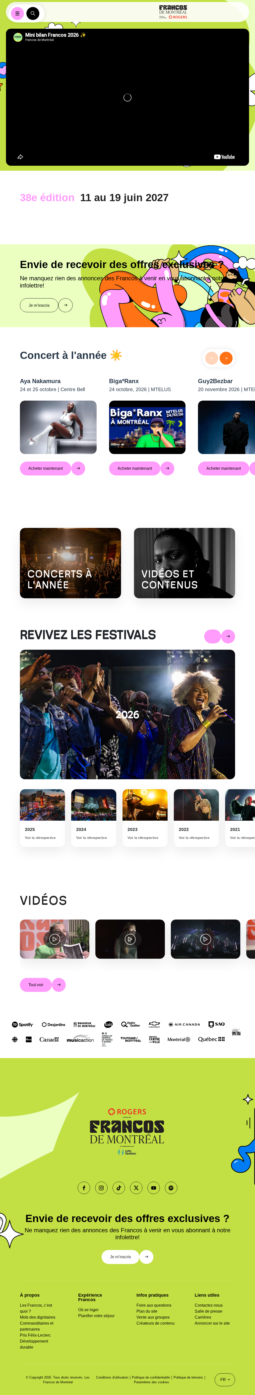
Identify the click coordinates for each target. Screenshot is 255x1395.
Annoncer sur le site (212, 1323)
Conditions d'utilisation (112, 1377)
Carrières (203, 1317)
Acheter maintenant (45, 468)
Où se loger (88, 1310)
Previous (16, 944)
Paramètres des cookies (151, 1382)
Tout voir (35, 985)
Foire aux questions (153, 1305)
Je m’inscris (39, 305)
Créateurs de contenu (155, 1323)
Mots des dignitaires (37, 1317)
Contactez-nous (209, 1305)
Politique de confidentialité (151, 1377)
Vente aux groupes (153, 1317)
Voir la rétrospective (40, 838)
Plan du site (146, 1311)
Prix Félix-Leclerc (35, 1335)
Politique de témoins (188, 1377)
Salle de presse (208, 1311)
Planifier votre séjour (96, 1316)
